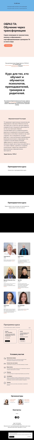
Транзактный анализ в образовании (17, 8)
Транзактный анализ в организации (17, 6)
